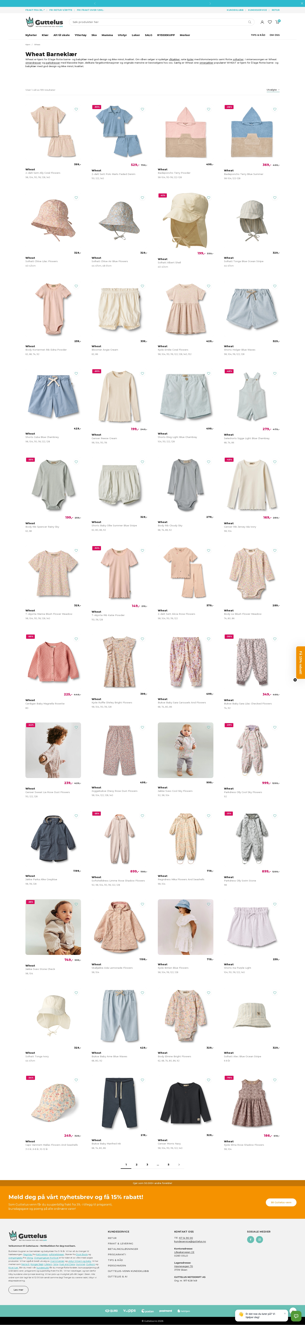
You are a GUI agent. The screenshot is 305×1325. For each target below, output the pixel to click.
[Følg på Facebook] (250, 1239)
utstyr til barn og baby (79, 1261)
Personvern (117, 1265)
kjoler (190, 59)
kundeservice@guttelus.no (190, 1241)
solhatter (238, 59)
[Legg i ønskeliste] (76, 108)
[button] (296, 1316)
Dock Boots (82, 1254)
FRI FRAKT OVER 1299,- (90, 10)
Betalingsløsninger (123, 1249)
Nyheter (31, 35)
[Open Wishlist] (270, 22)
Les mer (18, 1289)
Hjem (27, 44)
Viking (29, 1257)
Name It (25, 1264)
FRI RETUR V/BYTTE (60, 10)
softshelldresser (56, 1254)
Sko (94, 35)
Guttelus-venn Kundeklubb (128, 1271)
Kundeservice (257, 10)
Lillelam (48, 1264)
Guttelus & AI (117, 1276)
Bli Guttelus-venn (281, 1202)
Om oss (275, 35)
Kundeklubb (235, 10)
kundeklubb (43, 1267)
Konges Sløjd (37, 1264)
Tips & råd (115, 1260)
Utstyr (122, 35)
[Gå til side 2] (179, 1165)
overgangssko (15, 1257)
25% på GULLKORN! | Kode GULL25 (152, 3)
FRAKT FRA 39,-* (35, 10)
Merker (185, 35)
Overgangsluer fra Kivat (46, 1257)
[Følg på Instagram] (259, 1239)
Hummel (80, 1264)
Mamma (107, 35)
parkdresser (53, 62)
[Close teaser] (295, 680)
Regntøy (28, 1254)
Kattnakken (42, 1254)
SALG (148, 35)
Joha (55, 1264)
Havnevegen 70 (183, 1266)
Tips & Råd (258, 35)
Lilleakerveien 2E (184, 1252)
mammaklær (57, 1261)
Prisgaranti (117, 1254)
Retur (276, 10)
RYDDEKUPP (166, 35)
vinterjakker (206, 62)
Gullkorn (90, 1264)
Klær (45, 35)
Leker (136, 35)
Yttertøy (80, 35)
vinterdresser (33, 62)
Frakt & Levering (120, 1243)
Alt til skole (61, 35)
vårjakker (174, 59)
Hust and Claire (67, 1264)
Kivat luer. (13, 1267)
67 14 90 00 (186, 1237)
